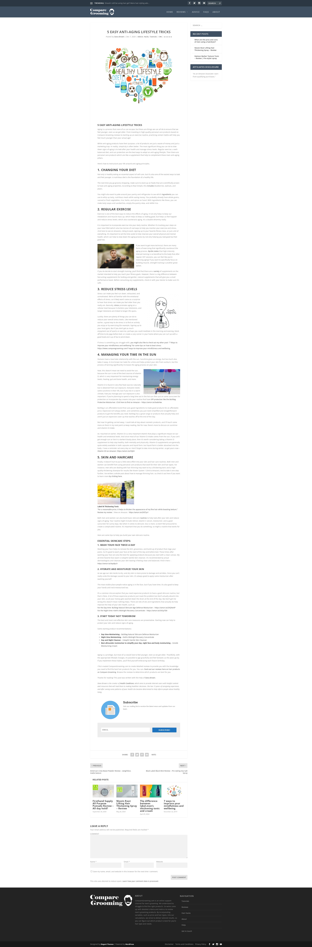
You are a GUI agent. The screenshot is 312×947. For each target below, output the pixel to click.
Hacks (146, 36)
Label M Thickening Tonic (108, 506)
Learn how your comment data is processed (140, 881)
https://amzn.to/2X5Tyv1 (139, 512)
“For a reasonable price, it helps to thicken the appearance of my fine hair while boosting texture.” (138, 509)
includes (150, 186)
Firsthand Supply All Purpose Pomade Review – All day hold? (103, 804)
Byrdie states (153, 251)
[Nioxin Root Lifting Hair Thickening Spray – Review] (127, 791)
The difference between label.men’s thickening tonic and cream (150, 805)
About (216, 12)
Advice (196, 12)
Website (159, 861)
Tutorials (153, 36)
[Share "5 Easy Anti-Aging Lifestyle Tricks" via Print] (146, 754)
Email (127, 861)
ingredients (166, 194)
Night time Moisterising (111, 637)
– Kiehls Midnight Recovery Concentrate (138, 637)
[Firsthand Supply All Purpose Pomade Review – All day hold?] (103, 791)
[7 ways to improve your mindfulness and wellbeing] (174, 791)
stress (116, 305)
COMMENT (94, 834)
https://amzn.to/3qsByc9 (107, 563)
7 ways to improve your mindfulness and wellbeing (174, 804)
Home (169, 12)
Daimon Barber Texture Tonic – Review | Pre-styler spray (207, 57)
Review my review (105, 512)
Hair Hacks (186, 913)
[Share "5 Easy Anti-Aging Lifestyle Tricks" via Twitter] (137, 754)
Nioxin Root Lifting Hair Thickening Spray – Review (126, 804)
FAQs (206, 12)
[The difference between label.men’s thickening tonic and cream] (150, 791)
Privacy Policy (200, 944)
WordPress (129, 944)
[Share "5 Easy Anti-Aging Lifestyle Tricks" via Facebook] (132, 754)
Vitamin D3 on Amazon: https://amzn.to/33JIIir (116, 451)
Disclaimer (169, 944)
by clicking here (115, 476)
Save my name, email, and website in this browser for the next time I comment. (125, 871)
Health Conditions (127, 683)
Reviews (181, 12)
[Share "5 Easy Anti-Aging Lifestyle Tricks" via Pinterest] (142, 754)
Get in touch (187, 931)
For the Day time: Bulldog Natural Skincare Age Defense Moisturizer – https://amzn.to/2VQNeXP (136, 607)
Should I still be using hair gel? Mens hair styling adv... (127, 3)
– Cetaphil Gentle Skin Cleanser (124, 640)
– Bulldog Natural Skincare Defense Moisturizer (130, 634)
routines (143, 518)
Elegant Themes (107, 944)
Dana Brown (119, 36)
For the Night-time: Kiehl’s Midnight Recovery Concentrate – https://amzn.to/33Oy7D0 (132, 610)
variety (156, 271)
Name (93, 861)
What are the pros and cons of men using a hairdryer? (206, 41)
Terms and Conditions (184, 944)
